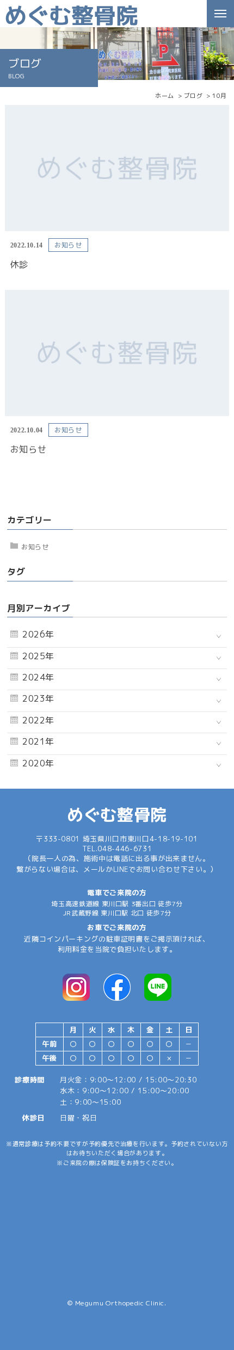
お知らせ (35, 547)
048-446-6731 (124, 848)
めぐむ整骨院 (117, 814)
